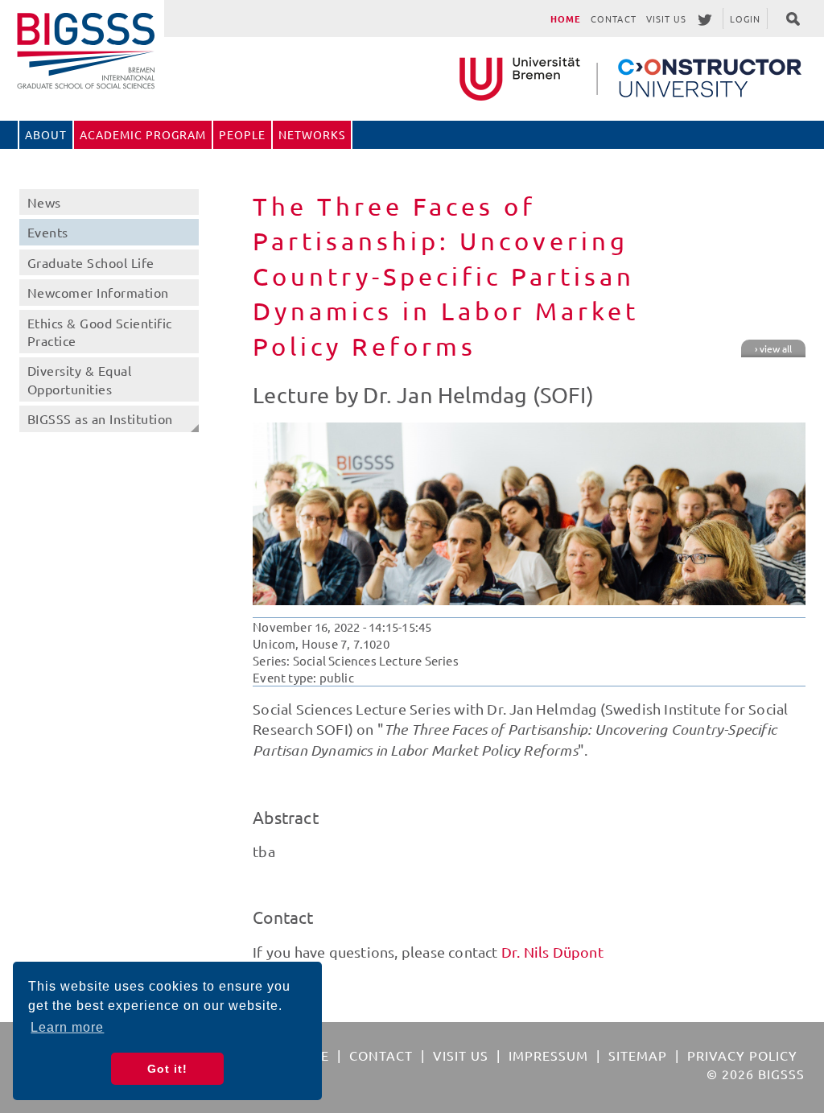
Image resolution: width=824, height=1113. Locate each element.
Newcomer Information (98, 292)
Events (47, 232)
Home (565, 18)
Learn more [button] (67, 1027)
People (242, 134)
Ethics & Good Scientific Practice (99, 331)
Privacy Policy (742, 1055)
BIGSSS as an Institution (100, 418)
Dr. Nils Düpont (552, 951)
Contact (614, 18)
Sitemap (637, 1055)
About (46, 134)
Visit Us (666, 18)
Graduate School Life (90, 262)
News (44, 202)
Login (745, 18)
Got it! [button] (167, 1068)
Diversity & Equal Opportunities (79, 379)
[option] (529, 514)
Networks (311, 134)
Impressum (548, 1055)
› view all (773, 348)
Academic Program (143, 134)
